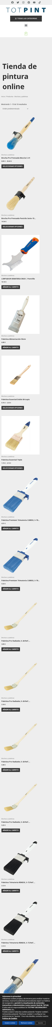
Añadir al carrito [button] (11, 287)
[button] (26, 25)
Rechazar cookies (26, 1023)
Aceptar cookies (10, 1023)
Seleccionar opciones (13, 166)
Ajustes (40, 1023)
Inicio (3, 96)
